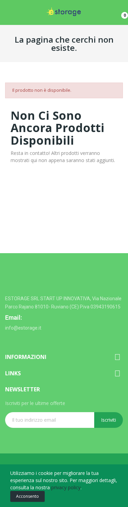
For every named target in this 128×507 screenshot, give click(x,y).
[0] (119, 12)
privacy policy (66, 487)
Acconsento (27, 496)
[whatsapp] (8, 339)
